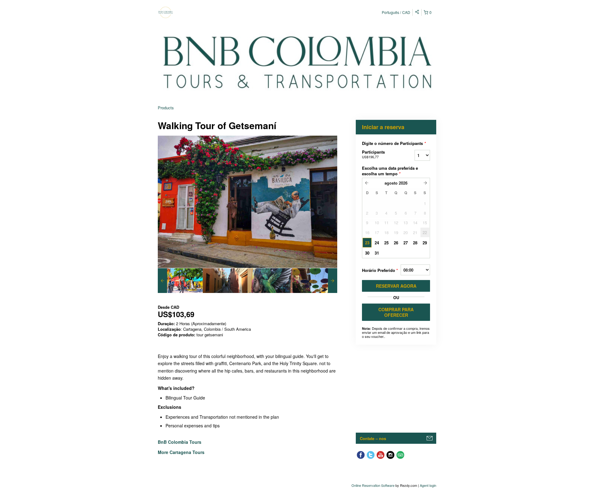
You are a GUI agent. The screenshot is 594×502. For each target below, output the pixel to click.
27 (405, 243)
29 (425, 243)
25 (386, 243)
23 (367, 243)
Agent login (428, 485)
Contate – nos (373, 438)
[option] (180, 280)
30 (367, 253)
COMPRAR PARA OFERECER (396, 312)
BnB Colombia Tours (180, 442)
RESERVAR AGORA (396, 286)
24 (377, 243)
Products (166, 108)
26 (396, 243)
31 (377, 253)
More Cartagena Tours (181, 452)
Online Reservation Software (372, 485)
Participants (373, 154)
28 (415, 243)
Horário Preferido (380, 270)
